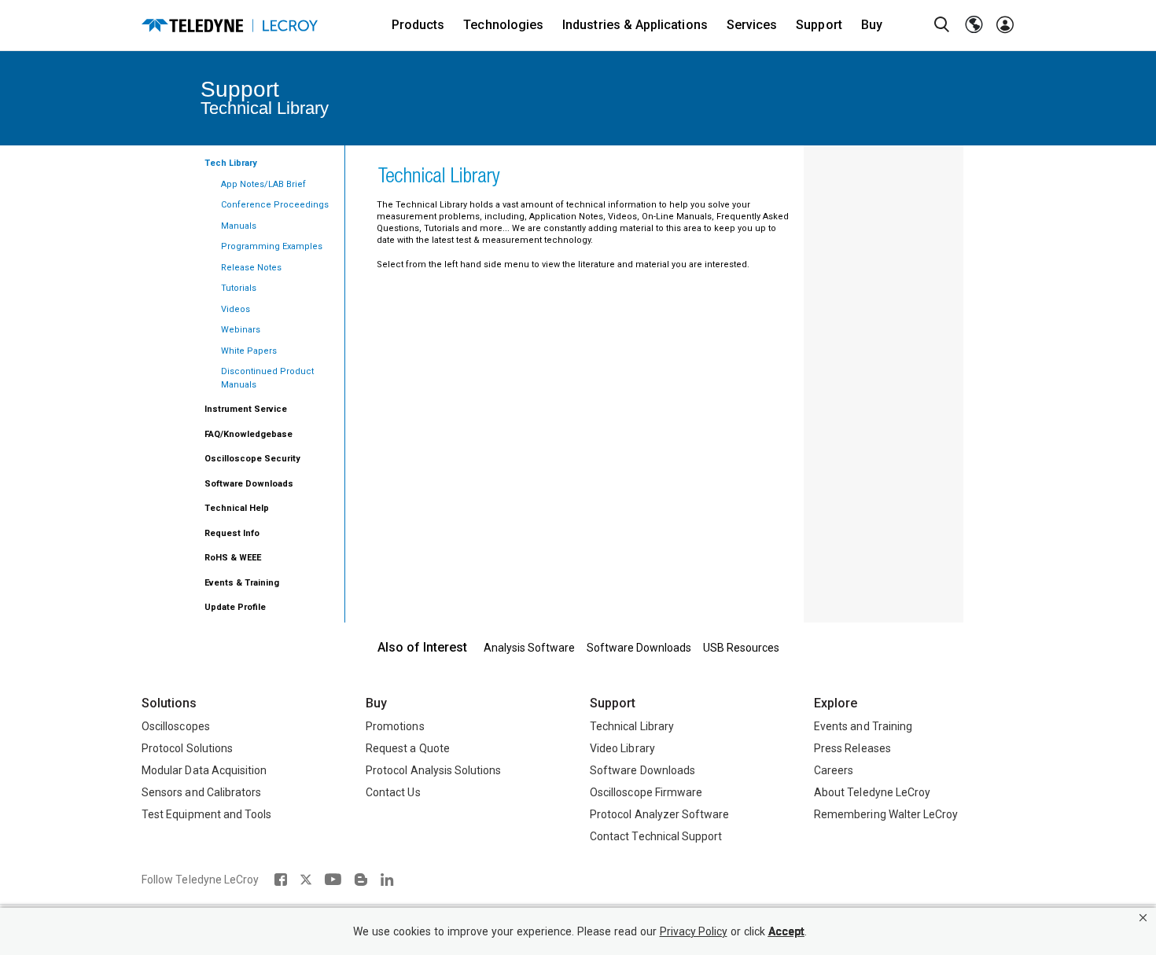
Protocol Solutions (187, 748)
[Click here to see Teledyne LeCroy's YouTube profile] (333, 879)
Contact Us (393, 792)
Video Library (622, 748)
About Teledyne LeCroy (872, 792)
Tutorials (238, 288)
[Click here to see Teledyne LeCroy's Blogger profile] (360, 879)
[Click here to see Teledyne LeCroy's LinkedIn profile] (387, 879)
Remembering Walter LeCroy (886, 814)
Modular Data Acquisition (204, 770)
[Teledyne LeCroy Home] (230, 26)
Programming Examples (271, 246)
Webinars (240, 330)
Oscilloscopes (176, 726)
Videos (235, 309)
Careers (833, 770)
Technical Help (236, 508)
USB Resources (741, 647)
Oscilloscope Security (252, 459)
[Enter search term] (942, 25)
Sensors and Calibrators (201, 792)
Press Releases (852, 748)
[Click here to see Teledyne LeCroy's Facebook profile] (280, 879)
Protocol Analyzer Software (659, 814)
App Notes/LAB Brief (263, 184)
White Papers (249, 351)
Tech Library (230, 163)
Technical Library (632, 726)
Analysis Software (529, 647)
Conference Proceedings (275, 205)
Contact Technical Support (656, 836)
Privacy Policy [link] (693, 932)
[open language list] (973, 25)
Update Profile (235, 607)
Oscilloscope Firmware (646, 792)
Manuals (238, 226)
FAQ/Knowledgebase (248, 434)
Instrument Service (245, 409)
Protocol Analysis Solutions (434, 770)
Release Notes (251, 268)
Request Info (232, 533)
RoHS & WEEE (232, 558)
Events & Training (241, 583)
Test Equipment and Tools (206, 814)
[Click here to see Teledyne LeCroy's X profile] (306, 879)
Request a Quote (408, 748)
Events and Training (863, 726)
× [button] (1143, 917)
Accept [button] (786, 932)
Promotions (395, 726)
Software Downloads (248, 484)
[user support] (1005, 25)
